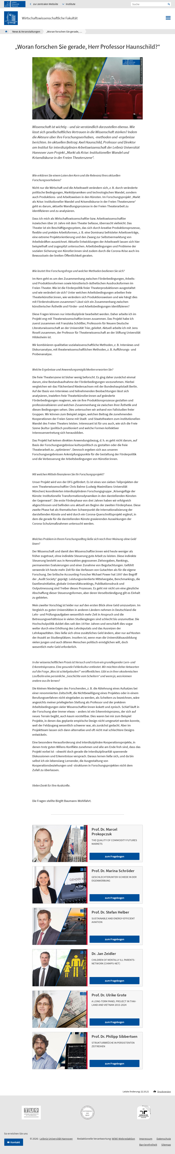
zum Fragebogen (114, 856)
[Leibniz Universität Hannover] (14, 4)
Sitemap (166, 1144)
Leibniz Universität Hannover (56, 1138)
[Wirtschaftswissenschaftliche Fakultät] (5, 31)
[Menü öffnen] (168, 19)
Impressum (145, 1138)
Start (169, 4)
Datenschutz (164, 1138)
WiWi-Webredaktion (123, 1138)
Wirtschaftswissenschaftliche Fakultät (50, 18)
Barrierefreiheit (148, 1144)
